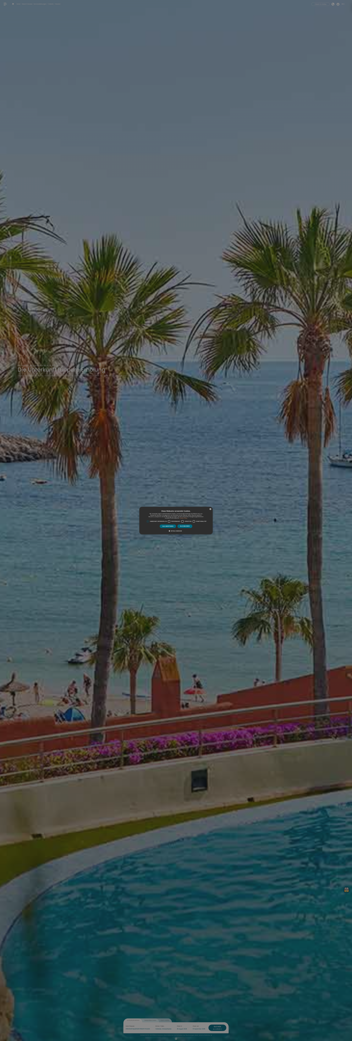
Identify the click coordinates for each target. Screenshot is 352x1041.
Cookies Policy (183, 518)
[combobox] (210, 509)
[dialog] (176, 520)
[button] (176, 531)
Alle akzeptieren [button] (167, 526)
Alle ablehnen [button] (185, 526)
